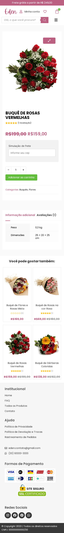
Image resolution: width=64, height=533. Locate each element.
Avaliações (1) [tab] (46, 215)
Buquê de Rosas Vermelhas (17, 364)
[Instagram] (8, 515)
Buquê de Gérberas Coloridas (47, 364)
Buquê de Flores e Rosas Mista (17, 306)
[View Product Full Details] (17, 300)
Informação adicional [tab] (20, 215)
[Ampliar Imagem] (49, 41)
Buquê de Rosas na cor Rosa (47, 306)
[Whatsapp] (29, 515)
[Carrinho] (57, 11)
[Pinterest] (22, 515)
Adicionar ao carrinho (21, 177)
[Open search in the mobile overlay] (25, 20)
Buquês (23, 189)
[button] (56, 20)
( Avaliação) (24, 123)
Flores (32, 189)
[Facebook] (15, 515)
